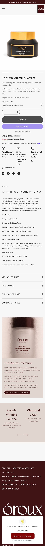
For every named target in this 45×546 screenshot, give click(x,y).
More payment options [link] (22, 131)
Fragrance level (8, 101)
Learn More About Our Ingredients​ (17, 392)
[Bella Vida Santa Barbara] (40, 9)
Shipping (5, 139)
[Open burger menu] (3, 8)
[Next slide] (25, 434)
